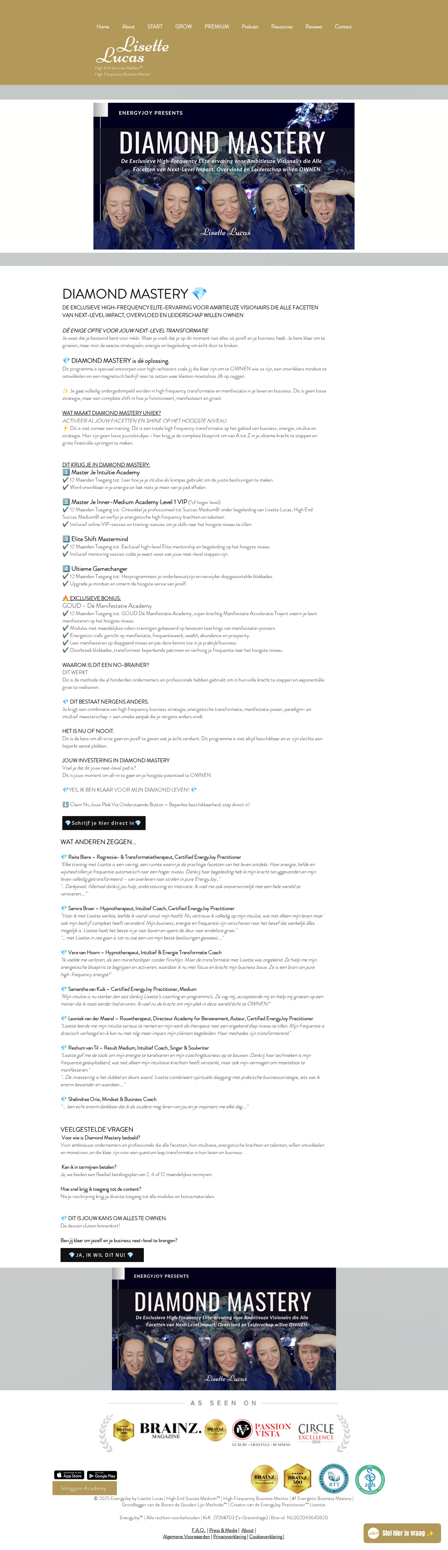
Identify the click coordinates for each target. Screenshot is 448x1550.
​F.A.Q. (199, 1530)
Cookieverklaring (265, 1536)
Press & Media (223, 1530)
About (247, 1530)
